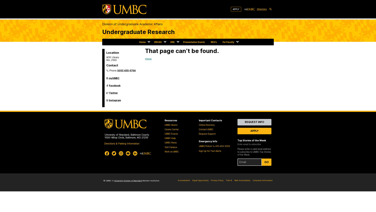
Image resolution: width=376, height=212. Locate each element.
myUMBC (114, 79)
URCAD (158, 42)
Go (266, 162)
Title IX (229, 180)
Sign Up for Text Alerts (210, 151)
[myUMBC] (250, 9)
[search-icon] (270, 9)
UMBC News (171, 142)
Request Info (254, 122)
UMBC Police (205, 146)
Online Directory (207, 125)
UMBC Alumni (171, 125)
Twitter (113, 94)
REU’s (214, 42)
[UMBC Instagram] (121, 153)
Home (142, 42)
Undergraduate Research (138, 31)
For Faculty (228, 42)
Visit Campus (171, 147)
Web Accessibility (242, 180)
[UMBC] (124, 9)
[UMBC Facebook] (107, 153)
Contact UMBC (206, 129)
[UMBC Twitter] (114, 153)
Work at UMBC (172, 151)
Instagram (115, 101)
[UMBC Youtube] (128, 153)
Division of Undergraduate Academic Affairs (132, 24)
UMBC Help (170, 138)
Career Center (172, 129)
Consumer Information (263, 180)
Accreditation (184, 180)
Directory (262, 9)
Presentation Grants (194, 42)
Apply (236, 9)
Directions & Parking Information (121, 143)
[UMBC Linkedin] (135, 153)
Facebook (114, 87)
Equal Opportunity (200, 180)
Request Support (207, 133)
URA (172, 42)
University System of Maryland (128, 181)
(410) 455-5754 (126, 70)
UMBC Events (171, 133)
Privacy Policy (217, 180)
